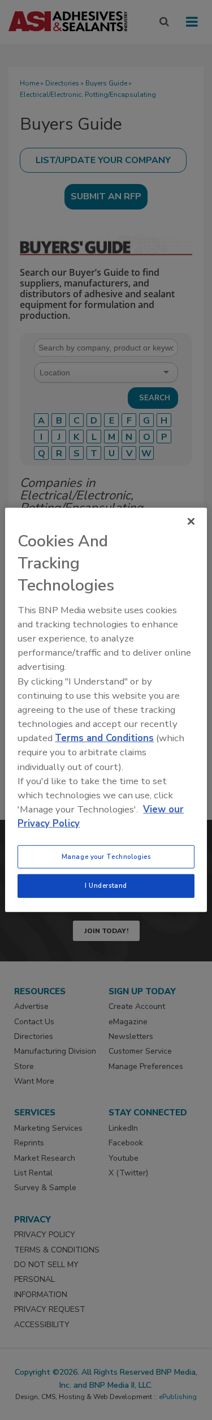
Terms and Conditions (104, 738)
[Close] (191, 521)
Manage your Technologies (106, 856)
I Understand (106, 885)
